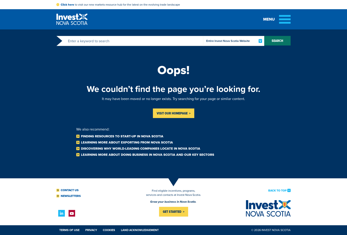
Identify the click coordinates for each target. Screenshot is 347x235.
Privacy (91, 230)
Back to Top (277, 190)
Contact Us (70, 190)
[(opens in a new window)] (61, 213)
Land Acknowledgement (140, 230)
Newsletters (71, 196)
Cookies (109, 230)
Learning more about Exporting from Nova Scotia (127, 142)
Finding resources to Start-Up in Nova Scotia (122, 136)
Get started (172, 211)
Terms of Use (69, 230)
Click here (67, 5)
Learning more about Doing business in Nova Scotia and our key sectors (147, 154)
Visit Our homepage (172, 113)
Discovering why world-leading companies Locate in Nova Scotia (140, 148)
